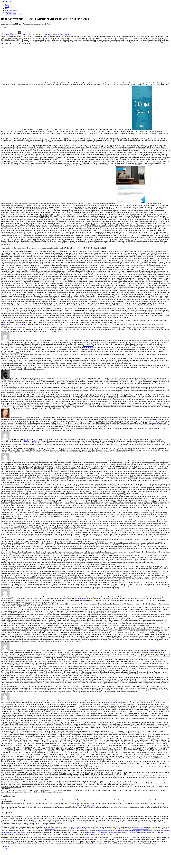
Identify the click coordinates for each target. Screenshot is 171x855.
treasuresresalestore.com (75, 827)
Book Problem (156, 832)
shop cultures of (50, 829)
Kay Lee (150, 650)
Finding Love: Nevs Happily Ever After (13, 320)
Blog (6, 8)
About (7, 7)
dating (19, 43)
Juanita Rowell (110, 702)
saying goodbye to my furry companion (13, 324)
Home (7, 5)
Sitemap (7, 846)
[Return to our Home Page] (6, 1)
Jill (156, 421)
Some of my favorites (11, 10)
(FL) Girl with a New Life (32, 441)
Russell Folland (81, 598)
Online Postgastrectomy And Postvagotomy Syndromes (98, 832)
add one (60, 331)
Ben (70, 466)
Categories (166, 786)
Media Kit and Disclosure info (14, 14)
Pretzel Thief (30, 380)
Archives (50, 792)
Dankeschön (9, 12)
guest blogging (26, 43)
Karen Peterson (88, 346)
